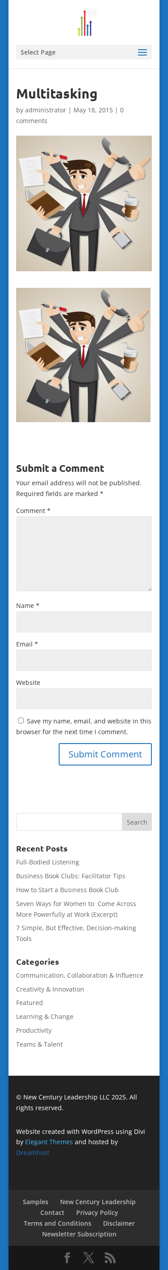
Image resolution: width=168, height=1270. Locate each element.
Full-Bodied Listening (47, 862)
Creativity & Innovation (50, 989)
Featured (29, 1002)
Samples (35, 1201)
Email (27, 644)
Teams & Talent (39, 1044)
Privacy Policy (97, 1212)
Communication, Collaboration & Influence (79, 975)
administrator (45, 110)
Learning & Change (44, 1016)
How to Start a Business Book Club (67, 889)
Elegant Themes (49, 1141)
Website (28, 682)
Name (27, 605)
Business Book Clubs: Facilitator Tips (70, 876)
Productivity (34, 1030)
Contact (52, 1212)
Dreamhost (32, 1152)
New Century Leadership (98, 1201)
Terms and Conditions (57, 1223)
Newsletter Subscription (79, 1234)
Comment (33, 510)
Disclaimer (119, 1223)
